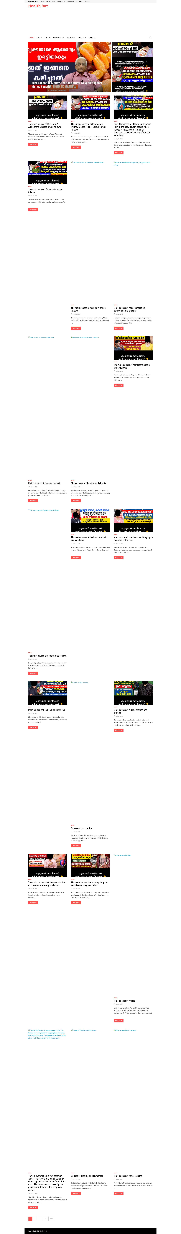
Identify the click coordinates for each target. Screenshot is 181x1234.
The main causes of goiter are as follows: (47, 655)
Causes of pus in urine (81, 828)
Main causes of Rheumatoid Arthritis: (88, 483)
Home (42, 1)
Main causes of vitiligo (124, 1000)
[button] (30, 67)
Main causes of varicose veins (128, 1176)
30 (45, 1219)
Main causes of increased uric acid (44, 483)
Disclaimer (79, 1)
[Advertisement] (90, 22)
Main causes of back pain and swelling (46, 710)
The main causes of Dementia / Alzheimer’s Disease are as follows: (44, 125)
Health (48, 1)
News (53, 1)
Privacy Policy (61, 1)
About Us (86, 1)
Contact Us (70, 1)
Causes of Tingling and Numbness (87, 1176)
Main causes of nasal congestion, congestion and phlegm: (129, 309)
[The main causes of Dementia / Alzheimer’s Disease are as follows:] (132, 54)
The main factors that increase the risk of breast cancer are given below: (46, 884)
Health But (38, 5)
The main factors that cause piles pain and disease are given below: (89, 884)
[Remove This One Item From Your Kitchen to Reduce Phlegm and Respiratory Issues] (69, 67)
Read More (33, 144)
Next (51, 1219)
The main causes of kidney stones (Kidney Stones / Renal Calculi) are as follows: (88, 127)
